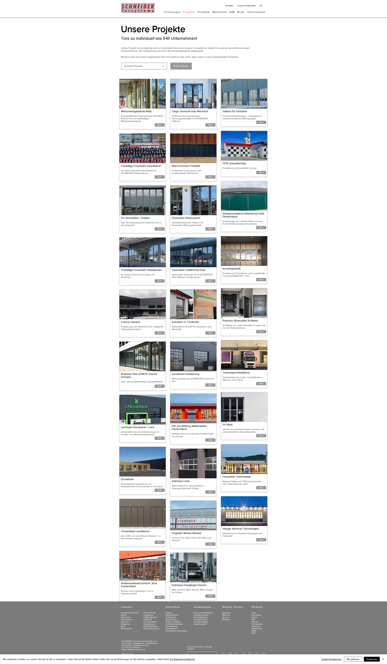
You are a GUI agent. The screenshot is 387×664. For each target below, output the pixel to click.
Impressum (256, 626)
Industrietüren (171, 628)
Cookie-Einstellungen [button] (331, 659)
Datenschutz (257, 628)
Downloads (256, 615)
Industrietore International (176, 631)
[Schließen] (383, 659)
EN (260, 5)
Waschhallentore (150, 626)
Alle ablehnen (352, 659)
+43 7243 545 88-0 (132, 647)
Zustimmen (371, 659)
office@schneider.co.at (136, 650)
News (254, 613)
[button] (172, 11)
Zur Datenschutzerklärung (182, 659)
